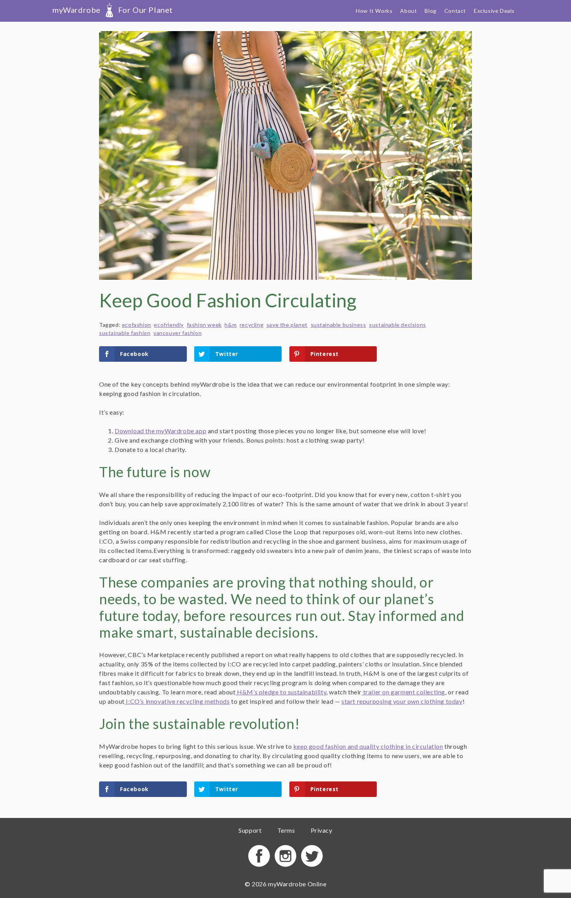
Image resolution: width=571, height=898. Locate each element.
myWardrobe (112, 9)
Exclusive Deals (494, 10)
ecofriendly (169, 324)
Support (249, 830)
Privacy (322, 830)
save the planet (287, 324)
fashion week (204, 324)
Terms (286, 830)
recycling (251, 324)
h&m (231, 324)
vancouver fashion (177, 333)
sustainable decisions (397, 324)
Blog (430, 10)
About (408, 10)
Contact (455, 10)
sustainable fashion (124, 333)
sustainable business (338, 324)
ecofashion (136, 324)
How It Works (374, 10)
